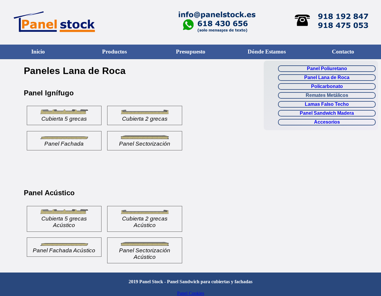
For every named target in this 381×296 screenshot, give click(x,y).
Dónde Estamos (267, 51)
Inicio (38, 51)
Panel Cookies (190, 293)
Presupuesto (190, 51)
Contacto (343, 51)
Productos (114, 51)
